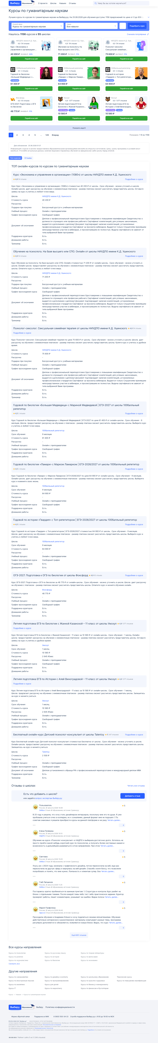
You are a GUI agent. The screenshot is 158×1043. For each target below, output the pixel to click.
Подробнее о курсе (134, 256)
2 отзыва (23, 71)
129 (47, 135)
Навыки (62, 3)
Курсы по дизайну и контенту (56, 977)
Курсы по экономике (89, 960)
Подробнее (91, 1030)
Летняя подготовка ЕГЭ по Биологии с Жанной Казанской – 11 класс (71, 105)
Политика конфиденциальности (60, 1007)
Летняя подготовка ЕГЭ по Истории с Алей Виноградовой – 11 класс (119, 105)
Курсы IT (12, 988)
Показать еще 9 (79, 128)
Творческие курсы (124, 977)
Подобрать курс (137, 26)
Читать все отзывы (136, 786)
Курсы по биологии (52, 960)
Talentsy (46, 752)
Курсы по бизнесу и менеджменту (94, 984)
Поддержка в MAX (41, 1016)
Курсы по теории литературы (92, 953)
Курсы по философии (89, 957)
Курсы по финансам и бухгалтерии (94, 988)
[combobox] (38, 26)
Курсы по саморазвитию (18, 977)
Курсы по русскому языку (55, 953)
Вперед (55, 135)
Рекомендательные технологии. (44, 1028)
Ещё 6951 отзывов (79, 935)
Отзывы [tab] (28, 158)
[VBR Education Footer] (21, 1007)
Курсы (11, 994)
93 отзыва (23, 101)
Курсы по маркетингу (53, 988)
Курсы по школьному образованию (95, 977)
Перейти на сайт (31, 59)
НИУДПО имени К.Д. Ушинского (56, 196)
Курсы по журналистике (18, 960)
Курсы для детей (51, 984)
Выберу (39, 1007)
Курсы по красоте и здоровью (93, 981)
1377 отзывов (72, 101)
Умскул (45, 645)
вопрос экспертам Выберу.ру (48, 798)
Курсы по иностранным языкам (21, 981)
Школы (53, 3)
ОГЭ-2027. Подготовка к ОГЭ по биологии (23, 105)
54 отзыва (23, 43)
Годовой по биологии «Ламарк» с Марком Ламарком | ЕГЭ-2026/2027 (72, 75)
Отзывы (72, 3)
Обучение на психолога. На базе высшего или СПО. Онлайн (70, 48)
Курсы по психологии (17, 953)
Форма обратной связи (20, 1016)
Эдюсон (42, 913)
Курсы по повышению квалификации (131, 981)
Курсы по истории (52, 957)
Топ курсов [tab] (15, 158)
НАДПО (42, 836)
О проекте (42, 3)
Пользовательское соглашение (52, 1024)
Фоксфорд (47, 590)
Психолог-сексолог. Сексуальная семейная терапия (115, 48)
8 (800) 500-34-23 (61, 1016)
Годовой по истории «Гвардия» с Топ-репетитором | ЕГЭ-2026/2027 (118, 75)
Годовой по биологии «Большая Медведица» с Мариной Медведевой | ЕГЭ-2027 (21, 75)
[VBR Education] (21, 3)
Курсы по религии (16, 957)
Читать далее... (114, 820)
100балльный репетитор (53, 430)
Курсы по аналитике (17, 984)
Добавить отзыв (132, 796)
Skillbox (42, 810)
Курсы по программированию (57, 981)
